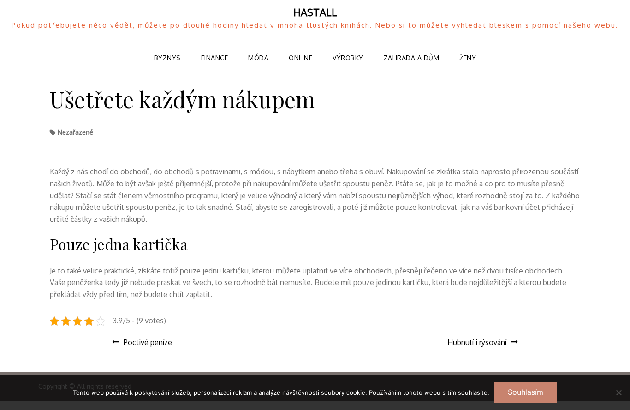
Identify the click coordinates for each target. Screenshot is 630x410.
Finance (214, 58)
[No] (618, 392)
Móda (258, 58)
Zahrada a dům (412, 58)
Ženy (467, 58)
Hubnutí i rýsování (476, 342)
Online (300, 58)
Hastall (315, 12)
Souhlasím (525, 392)
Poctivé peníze (148, 342)
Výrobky (348, 58)
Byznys (167, 58)
